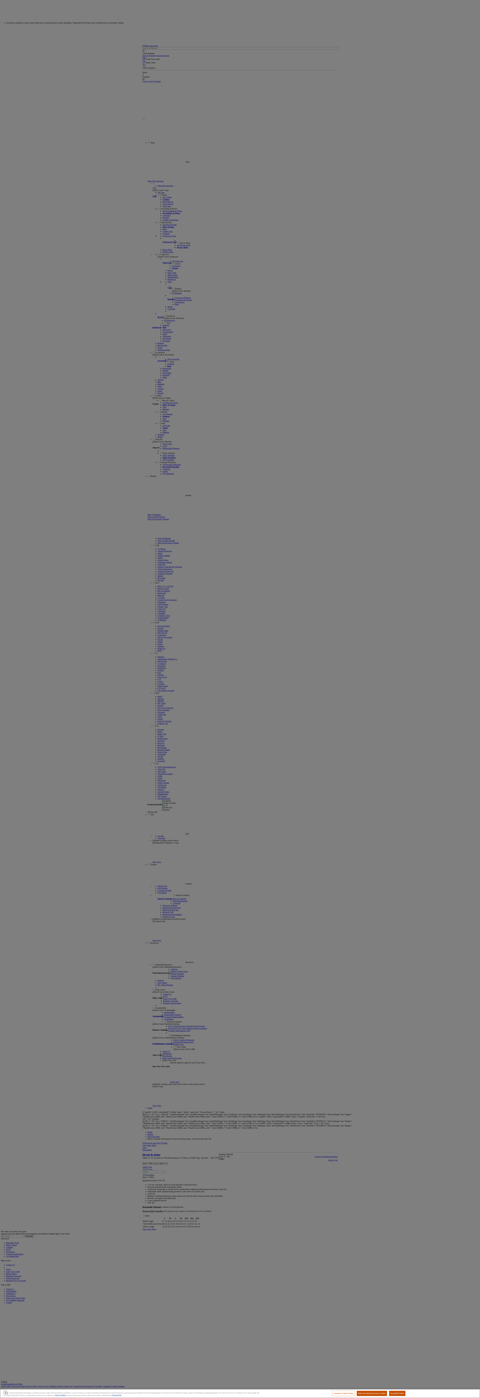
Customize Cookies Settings (343, 1393)
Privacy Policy (61, 1395)
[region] (240, 1393)
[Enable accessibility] (5, 1393)
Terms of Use (116, 1395)
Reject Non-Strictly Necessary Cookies (372, 1393)
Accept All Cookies (397, 1393)
